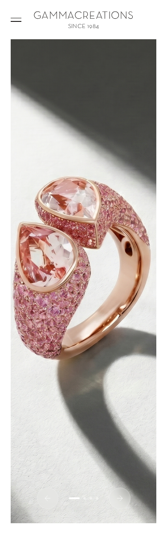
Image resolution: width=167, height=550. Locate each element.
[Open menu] (16, 19)
